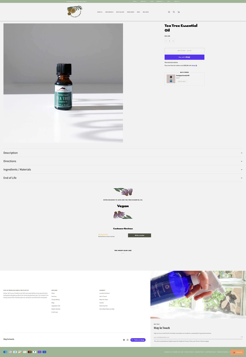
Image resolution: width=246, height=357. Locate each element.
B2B (168, 1)
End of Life (9, 178)
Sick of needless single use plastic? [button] (16, 290)
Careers (101, 303)
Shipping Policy (211, 352)
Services (143, 1)
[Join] (241, 336)
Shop (134, 1)
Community (159, 1)
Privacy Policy (188, 341)
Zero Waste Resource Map (106, 309)
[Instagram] (127, 340)
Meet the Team (103, 299)
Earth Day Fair (103, 306)
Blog (53, 303)
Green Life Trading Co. (172, 352)
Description (10, 153)
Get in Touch (103, 296)
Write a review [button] (139, 235)
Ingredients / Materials (17, 169)
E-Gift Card (55, 312)
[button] (100, 12)
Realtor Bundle (56, 309)
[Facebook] (124, 340)
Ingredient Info (56, 306)
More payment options (171, 62)
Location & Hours (104, 293)
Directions (9, 161)
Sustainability (56, 299)
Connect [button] (102, 290)
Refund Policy (199, 352)
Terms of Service (200, 341)
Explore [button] (54, 290)
